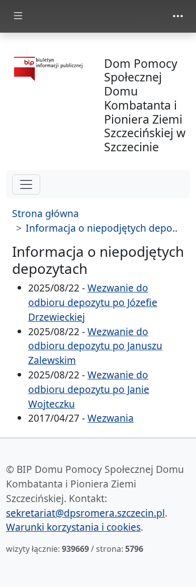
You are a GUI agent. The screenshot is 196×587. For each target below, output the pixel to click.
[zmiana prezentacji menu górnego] (178, 16)
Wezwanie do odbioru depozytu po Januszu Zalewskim (95, 346)
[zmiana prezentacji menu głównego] (18, 16)
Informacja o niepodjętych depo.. (101, 228)
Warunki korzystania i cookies (73, 527)
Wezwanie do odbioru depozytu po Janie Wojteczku (88, 389)
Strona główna (45, 213)
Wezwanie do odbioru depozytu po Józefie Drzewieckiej (92, 302)
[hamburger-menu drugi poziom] (26, 184)
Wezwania (110, 418)
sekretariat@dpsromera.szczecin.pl (85, 513)
